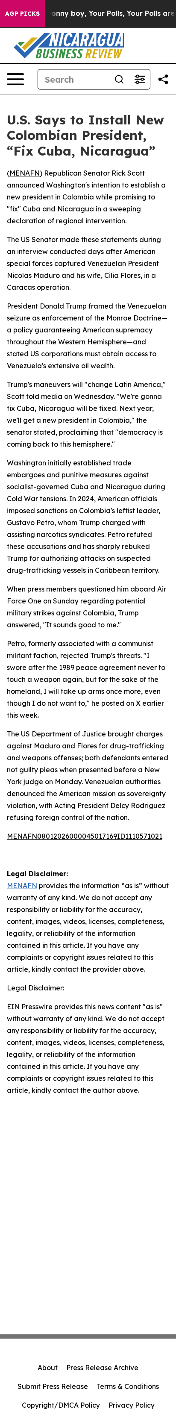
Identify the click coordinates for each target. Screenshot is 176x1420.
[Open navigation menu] (15, 79)
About (48, 1367)
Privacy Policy (132, 1405)
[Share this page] (163, 79)
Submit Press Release (53, 1386)
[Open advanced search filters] (139, 79)
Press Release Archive (102, 1367)
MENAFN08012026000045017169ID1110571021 (84, 836)
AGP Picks (22, 13)
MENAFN (24, 173)
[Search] (119, 79)
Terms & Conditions (128, 1386)
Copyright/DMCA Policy (61, 1405)
